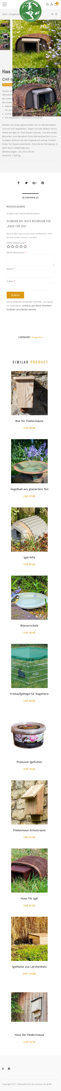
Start (4, 14)
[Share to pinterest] (42, 183)
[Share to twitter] (26, 183)
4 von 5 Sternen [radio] (21, 246)
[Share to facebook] (18, 183)
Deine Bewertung (17, 242)
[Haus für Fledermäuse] (52, 14)
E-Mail (11, 281)
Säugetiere (15, 14)
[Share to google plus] (34, 183)
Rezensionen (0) (30, 197)
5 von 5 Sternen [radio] (25, 246)
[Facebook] (5, 1069)
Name (11, 268)
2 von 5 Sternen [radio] (12, 246)
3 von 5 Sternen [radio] (17, 246)
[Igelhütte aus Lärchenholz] (57, 14)
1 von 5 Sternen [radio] (8, 246)
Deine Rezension (16, 252)
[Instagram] (11, 1069)
